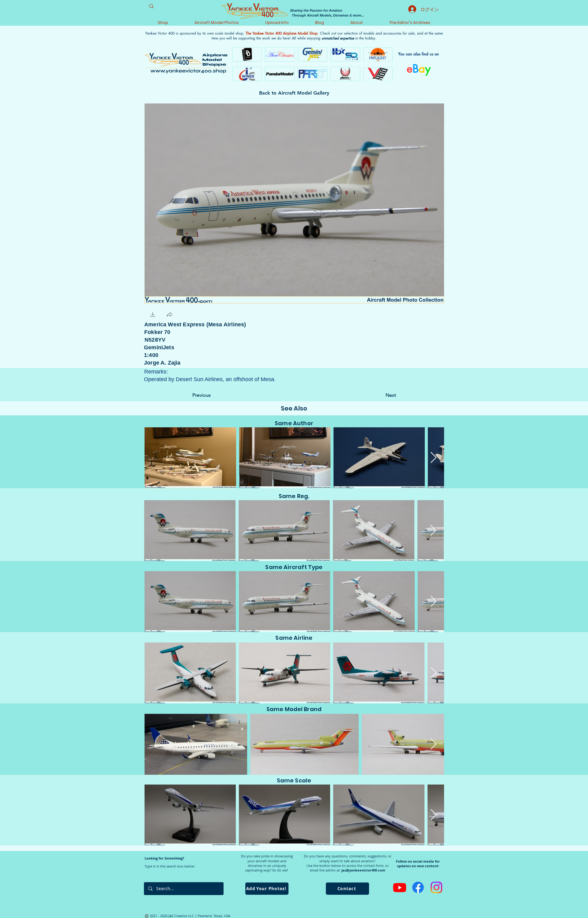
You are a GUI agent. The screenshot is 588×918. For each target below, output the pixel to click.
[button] (152, 315)
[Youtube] (399, 887)
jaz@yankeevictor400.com (363, 870)
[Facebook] (418, 887)
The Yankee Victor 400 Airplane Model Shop (282, 33)
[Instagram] (436, 887)
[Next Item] (433, 458)
